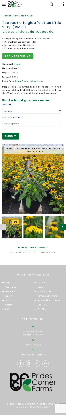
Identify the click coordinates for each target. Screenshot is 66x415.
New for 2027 (12, 291)
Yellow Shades (36, 81)
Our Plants (10, 287)
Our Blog (42, 309)
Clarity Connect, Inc (39, 407)
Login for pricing (18, 56)
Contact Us (43, 305)
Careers (41, 287)
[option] (33, 179)
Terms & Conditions (47, 296)
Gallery (9, 296)
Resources (10, 305)
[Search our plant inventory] (51, 4)
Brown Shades (22, 81)
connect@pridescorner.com (33, 354)
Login (8, 282)
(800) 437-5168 (33, 344)
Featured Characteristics (33, 247)
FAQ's (8, 309)
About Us (10, 300)
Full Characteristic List (23, 252)
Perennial (16, 64)
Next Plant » (27, 15)
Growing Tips (48, 252)
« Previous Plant (10, 15)
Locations (42, 282)
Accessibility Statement (49, 300)
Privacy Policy (44, 291)
